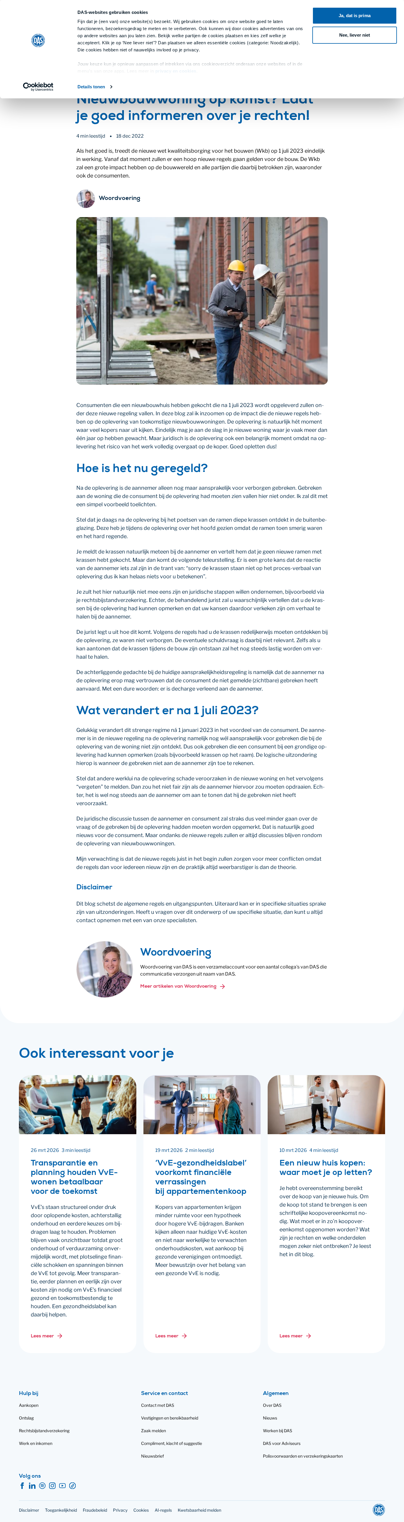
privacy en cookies (175, 71)
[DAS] (379, 1510)
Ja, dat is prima (355, 15)
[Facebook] (22, 1486)
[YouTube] (62, 1486)
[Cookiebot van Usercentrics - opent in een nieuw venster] (38, 86)
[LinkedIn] (32, 1486)
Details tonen (91, 86)
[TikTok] (72, 1486)
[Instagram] (52, 1486)
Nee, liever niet (354, 35)
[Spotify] (42, 1486)
